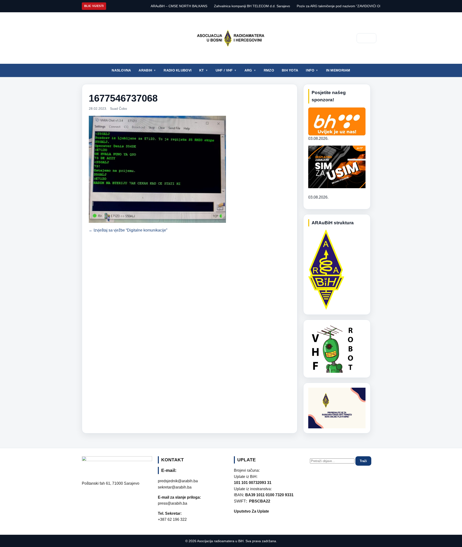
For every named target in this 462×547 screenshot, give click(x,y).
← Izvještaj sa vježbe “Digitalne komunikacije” (128, 230)
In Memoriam (338, 70)
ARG (248, 70)
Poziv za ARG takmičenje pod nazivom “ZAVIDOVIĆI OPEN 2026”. (328, 6)
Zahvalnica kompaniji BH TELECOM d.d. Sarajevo (234, 6)
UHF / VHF (224, 70)
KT (201, 70)
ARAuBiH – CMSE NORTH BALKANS (160, 6)
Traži (363, 461)
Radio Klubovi (178, 70)
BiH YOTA (290, 70)
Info (310, 70)
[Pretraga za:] (332, 461)
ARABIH (145, 70)
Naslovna (121, 70)
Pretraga (366, 38)
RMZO (269, 70)
